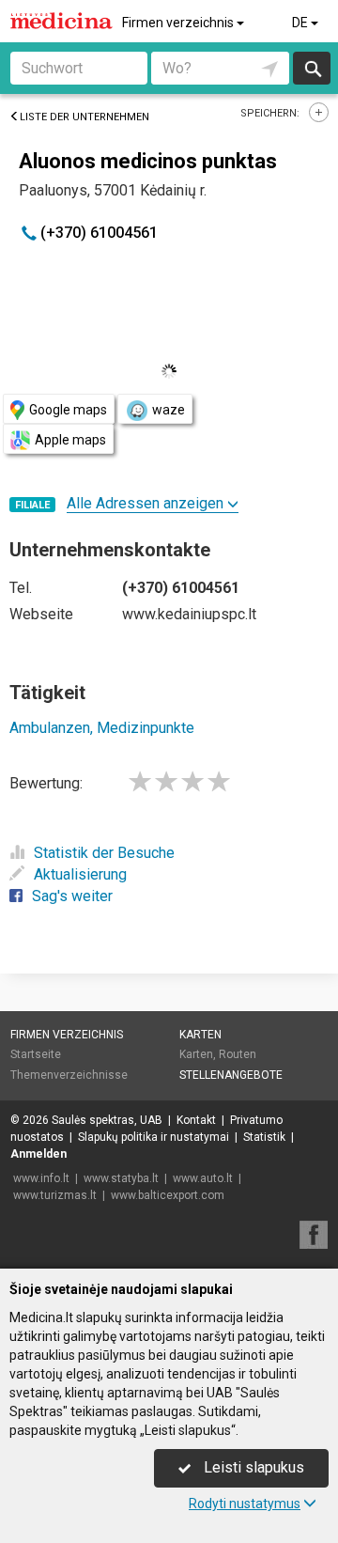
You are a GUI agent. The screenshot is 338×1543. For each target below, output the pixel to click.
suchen (312, 68)
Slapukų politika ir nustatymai (153, 1137)
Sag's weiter (72, 896)
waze (168, 409)
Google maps (68, 409)
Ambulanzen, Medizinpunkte (101, 728)
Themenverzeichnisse (69, 1075)
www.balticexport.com (167, 1195)
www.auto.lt (203, 1178)
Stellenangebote (231, 1075)
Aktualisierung (80, 874)
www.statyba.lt (121, 1178)
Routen (237, 1054)
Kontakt (196, 1120)
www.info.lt (41, 1178)
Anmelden (38, 1154)
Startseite (35, 1054)
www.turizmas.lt (55, 1195)
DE (301, 22)
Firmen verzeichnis (179, 22)
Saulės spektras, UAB (107, 1120)
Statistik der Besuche (104, 853)
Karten (200, 1034)
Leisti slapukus (252, 1467)
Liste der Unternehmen (84, 117)
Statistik (264, 1137)
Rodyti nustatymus (244, 1503)
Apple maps (70, 439)
